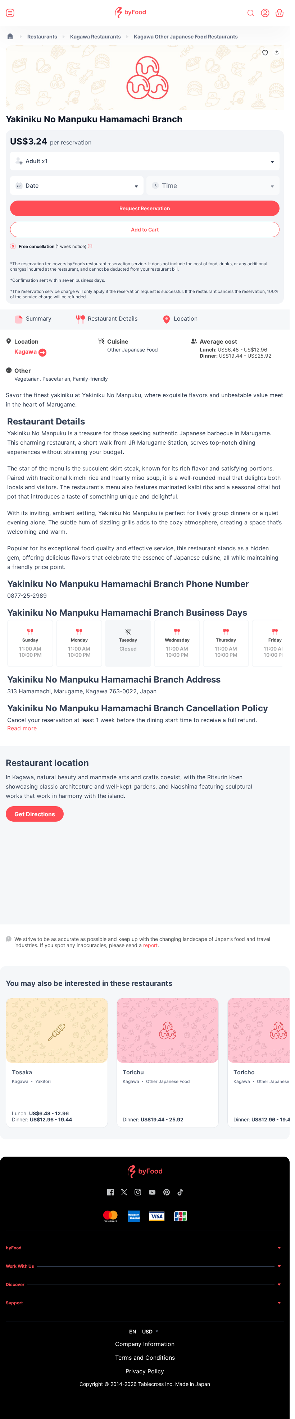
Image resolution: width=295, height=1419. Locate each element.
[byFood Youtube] (152, 1193)
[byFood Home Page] (130, 13)
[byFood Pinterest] (166, 1193)
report (150, 945)
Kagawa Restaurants (95, 36)
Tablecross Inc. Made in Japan (174, 1384)
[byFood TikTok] (180, 1193)
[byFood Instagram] (137, 1193)
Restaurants (42, 36)
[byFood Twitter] (124, 1193)
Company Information (144, 1343)
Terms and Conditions (145, 1357)
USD (147, 1331)
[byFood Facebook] (110, 1193)
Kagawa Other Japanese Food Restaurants (186, 36)
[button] (276, 52)
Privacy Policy (145, 1371)
